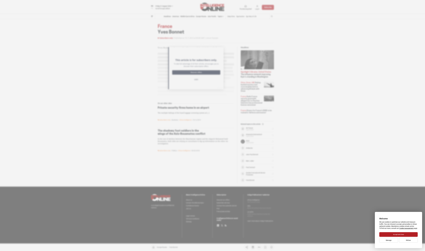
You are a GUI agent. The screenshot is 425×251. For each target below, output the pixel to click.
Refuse (408, 240)
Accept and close (398, 234)
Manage (388, 240)
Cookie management (406, 228)
